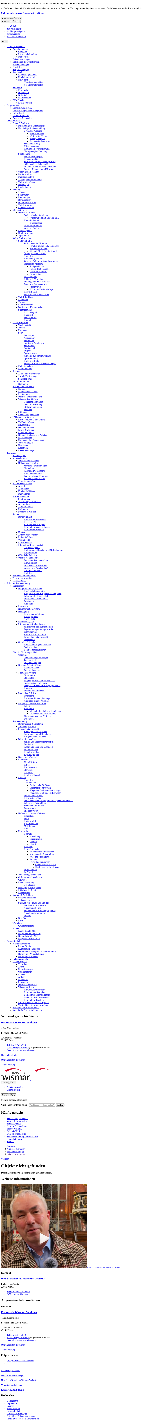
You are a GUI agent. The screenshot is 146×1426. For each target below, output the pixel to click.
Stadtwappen (24, 394)
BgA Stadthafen (31, 823)
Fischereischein (31, 749)
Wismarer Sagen (31, 228)
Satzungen (23, 982)
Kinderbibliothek (31, 220)
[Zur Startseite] (30, 1079)
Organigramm (36, 839)
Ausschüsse (29, 604)
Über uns (22, 655)
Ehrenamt (22, 330)
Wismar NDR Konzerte (34, 471)
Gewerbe (22, 880)
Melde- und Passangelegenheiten (38, 742)
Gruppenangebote (32, 547)
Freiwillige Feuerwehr (40, 862)
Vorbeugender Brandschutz (42, 854)
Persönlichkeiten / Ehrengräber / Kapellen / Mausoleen (48, 800)
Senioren (17, 371)
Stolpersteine (30, 678)
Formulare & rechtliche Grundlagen (40, 363)
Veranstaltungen (25, 442)
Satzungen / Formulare (34, 805)
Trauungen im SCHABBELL (37, 281)
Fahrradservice (25, 542)
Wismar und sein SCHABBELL (44, 218)
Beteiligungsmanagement (29, 887)
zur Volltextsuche (14, 29)
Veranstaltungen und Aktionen (37, 716)
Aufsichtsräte (30, 619)
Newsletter (23, 80)
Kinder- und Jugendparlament (37, 644)
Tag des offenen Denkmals (36, 476)
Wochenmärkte (25, 325)
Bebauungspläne (31, 159)
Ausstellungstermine (33, 258)
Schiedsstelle (24, 892)
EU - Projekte (19, 100)
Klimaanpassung (31, 146)
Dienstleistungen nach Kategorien (28, 110)
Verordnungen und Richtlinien (37, 734)
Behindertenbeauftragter (35, 650)
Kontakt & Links (31, 361)
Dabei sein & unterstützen (35, 284)
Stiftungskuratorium (33, 407)
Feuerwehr (23, 90)
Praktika (27, 915)
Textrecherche (30, 632)
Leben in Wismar (14, 120)
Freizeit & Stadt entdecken (36, 560)
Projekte (27, 350)
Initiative (28, 706)
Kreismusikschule (26, 207)
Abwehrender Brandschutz (42, 851)
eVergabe (22, 51)
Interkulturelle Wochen (34, 690)
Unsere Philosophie (27, 897)
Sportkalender (30, 348)
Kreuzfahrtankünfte (32, 473)
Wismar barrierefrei (21, 943)
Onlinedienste (19, 113)
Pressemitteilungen (21, 64)
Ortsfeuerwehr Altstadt (45, 864)
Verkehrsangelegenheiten (29, 874)
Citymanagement (26, 926)
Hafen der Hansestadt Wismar (31, 813)
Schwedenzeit (30, 317)
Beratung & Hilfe (26, 427)
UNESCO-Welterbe (33, 131)
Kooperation (35, 274)
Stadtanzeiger (19, 72)
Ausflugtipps (24, 504)
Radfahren (23, 384)
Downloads (29, 719)
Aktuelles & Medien (16, 46)
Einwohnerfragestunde (34, 614)
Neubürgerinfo (25, 425)
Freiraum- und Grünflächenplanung (40, 166)
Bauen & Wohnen (21, 123)
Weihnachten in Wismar (34, 478)
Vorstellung (35, 836)
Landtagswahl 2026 (27, 931)
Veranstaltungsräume (27, 481)
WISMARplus (19, 455)
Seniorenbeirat (30, 647)
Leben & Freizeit (20, 322)
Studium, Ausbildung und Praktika (33, 903)
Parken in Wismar (26, 537)
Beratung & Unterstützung (30, 665)
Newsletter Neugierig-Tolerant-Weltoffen (19, 1380)
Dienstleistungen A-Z (22, 108)
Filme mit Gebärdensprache (36, 294)
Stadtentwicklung (32, 143)
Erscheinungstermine (27, 77)
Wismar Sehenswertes (22, 483)
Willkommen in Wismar (23, 417)
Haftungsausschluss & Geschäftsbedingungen (44, 550)
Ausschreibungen (20, 49)
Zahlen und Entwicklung (35, 803)
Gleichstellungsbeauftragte (36, 657)
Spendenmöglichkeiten (28, 414)
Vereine (21, 327)
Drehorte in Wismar (27, 512)
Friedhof (22, 777)
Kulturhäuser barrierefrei (35, 519)
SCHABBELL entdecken (35, 565)
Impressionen (24, 494)
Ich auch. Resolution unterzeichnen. (46, 711)
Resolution (29, 708)
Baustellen (17, 67)
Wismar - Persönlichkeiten (30, 396)
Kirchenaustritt (30, 767)
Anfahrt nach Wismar (27, 535)
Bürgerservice (13, 105)
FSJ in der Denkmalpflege (41, 289)
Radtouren (23, 509)
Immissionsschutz (26, 177)
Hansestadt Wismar (19, 1022)
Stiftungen (23, 412)
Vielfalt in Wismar (26, 422)
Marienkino (29, 468)
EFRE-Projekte (25, 103)
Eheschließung (30, 762)
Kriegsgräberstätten (32, 798)
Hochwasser (23, 92)
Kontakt (22, 532)
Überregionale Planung (28, 172)
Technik (33, 859)
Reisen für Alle (30, 522)
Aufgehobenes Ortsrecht (35, 736)
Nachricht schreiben (10, 1055)
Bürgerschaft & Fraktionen (30, 588)
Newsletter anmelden (33, 82)
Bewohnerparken (31, 752)
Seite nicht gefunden (16, 1154)
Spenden (28, 409)
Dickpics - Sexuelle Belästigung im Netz (42, 685)
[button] (73, 1226)
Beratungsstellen (31, 667)
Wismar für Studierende (28, 558)
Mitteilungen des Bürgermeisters (38, 627)
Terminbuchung (8, 1064)
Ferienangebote (25, 230)
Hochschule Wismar (27, 202)
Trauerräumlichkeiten (33, 795)
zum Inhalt (11, 26)
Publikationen (24, 187)
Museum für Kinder (33, 225)
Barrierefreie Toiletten (34, 529)
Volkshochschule (26, 205)
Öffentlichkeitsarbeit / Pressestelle (22, 1278)
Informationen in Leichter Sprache (33, 1002)
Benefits (22, 918)
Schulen (22, 192)
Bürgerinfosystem (26, 621)
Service (16, 514)
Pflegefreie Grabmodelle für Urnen (45, 793)
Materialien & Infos (27, 693)
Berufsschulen (24, 200)
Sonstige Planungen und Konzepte (39, 169)
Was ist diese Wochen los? (36, 568)
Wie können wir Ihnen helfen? (14, 1105)
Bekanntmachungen (22, 59)
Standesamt (23, 759)
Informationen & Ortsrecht (36, 637)
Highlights (28, 573)
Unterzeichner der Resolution (43, 713)
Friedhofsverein (31, 811)
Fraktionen (29, 601)
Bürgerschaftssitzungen (34, 591)
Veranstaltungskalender (28, 460)
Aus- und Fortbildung (39, 857)
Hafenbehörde (30, 821)
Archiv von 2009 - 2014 (35, 634)
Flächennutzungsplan (33, 156)
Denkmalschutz (25, 174)
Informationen (36, 223)
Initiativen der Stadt (27, 890)
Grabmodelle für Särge (40, 785)
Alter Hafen (23, 488)
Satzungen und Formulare (29, 179)
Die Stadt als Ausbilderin (35, 905)
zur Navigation (13, 34)
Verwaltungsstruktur (27, 726)
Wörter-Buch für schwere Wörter (33, 1005)
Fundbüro (28, 744)
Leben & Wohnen (26, 430)
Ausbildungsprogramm (34, 913)
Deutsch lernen (25, 437)
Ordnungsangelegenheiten (30, 877)
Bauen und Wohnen (27, 757)
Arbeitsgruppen (31, 616)
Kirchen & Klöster (26, 491)
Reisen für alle (24, 946)
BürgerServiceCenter (27, 739)
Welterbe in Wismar (38, 136)
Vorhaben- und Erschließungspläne (39, 161)
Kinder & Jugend (20, 210)
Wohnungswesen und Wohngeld (38, 747)
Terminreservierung (21, 115)
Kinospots (28, 688)
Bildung (16, 189)
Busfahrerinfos (30, 552)
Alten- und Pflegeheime (29, 373)
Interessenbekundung (27, 54)
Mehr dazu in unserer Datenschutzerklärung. (23, 13)
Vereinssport (29, 338)
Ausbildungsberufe (32, 908)
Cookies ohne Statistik (11, 18)
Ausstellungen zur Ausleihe (36, 701)
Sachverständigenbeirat (40, 141)
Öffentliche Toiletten (27, 555)
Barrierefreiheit (25, 517)
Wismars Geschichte (27, 984)
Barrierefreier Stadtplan (34, 524)
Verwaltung (23, 964)
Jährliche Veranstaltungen (35, 465)
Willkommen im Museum (35, 243)
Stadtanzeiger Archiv (27, 74)
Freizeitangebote (25, 366)
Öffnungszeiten (25, 972)
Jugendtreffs (23, 235)
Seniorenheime (25, 379)
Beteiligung (23, 611)
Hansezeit (28, 315)
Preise (26, 818)
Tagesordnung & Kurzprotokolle (38, 629)
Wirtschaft (17, 923)
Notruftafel (23, 95)
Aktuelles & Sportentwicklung (37, 356)
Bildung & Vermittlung (34, 279)
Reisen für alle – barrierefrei (36, 997)
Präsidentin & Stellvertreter (36, 598)
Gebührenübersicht (32, 775)
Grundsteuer (29, 885)
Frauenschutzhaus (32, 670)
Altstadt (21, 486)
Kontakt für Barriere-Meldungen (27, 1010)
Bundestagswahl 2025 (28, 936)
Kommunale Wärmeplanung (36, 149)
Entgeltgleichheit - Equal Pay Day (39, 680)
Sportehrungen (30, 353)
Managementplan (37, 138)
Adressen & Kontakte (22, 118)
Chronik (27, 320)
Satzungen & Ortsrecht (28, 729)
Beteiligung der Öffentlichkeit (26, 62)
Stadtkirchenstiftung (33, 404)
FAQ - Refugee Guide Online (31, 419)
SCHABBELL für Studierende (44, 251)
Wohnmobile (24, 540)
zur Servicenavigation (16, 36)
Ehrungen (22, 389)
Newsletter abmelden (33, 85)
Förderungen (24, 197)
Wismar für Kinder (26, 212)
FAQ (20, 920)
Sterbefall (28, 770)
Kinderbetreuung (26, 233)
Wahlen (16, 928)
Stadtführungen (25, 499)
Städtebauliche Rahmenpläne (37, 164)
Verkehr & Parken (21, 381)
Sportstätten (29, 345)
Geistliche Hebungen (33, 402)
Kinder (27, 765)
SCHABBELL (25, 241)
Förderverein (35, 287)
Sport (20, 333)
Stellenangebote (25, 900)
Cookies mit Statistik (11, 21)
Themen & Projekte (27, 673)
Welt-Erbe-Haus (37, 133)
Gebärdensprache (20, 959)
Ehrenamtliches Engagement (31, 440)
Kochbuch (23, 448)
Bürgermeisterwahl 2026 (29, 933)
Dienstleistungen (25, 969)
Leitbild (33, 841)
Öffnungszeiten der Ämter (13, 1060)
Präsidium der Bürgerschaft (36, 596)
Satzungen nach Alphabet (35, 731)
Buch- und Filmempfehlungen (37, 698)
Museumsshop (30, 276)
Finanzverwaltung (26, 882)
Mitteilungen (29, 826)
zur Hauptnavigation (16, 31)
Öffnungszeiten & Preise (35, 253)
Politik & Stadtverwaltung (18, 583)
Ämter (21, 966)
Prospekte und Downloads (24, 575)
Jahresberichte (30, 660)
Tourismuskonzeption (22, 578)
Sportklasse (29, 340)
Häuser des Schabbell (39, 269)
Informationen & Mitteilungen (31, 624)
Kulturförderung (25, 304)
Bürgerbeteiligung (21, 69)
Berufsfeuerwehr (31, 849)
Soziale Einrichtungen (28, 376)
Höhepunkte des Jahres (28, 463)
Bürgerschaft (18, 586)
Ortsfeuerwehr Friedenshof (47, 867)
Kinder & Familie (26, 432)
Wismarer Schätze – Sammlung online (41, 261)
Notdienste (17, 87)
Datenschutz (29, 639)
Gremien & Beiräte (26, 642)
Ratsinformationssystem (29, 609)
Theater (21, 302)
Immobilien (23, 57)
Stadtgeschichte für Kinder (36, 215)
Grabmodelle (30, 782)
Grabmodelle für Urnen (40, 788)
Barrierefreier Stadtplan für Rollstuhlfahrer (37, 951)
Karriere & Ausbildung (23, 895)
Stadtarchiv (23, 299)
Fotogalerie (29, 696)
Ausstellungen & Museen (29, 501)
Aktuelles (28, 256)
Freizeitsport (29, 335)
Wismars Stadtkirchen (28, 399)
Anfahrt (21, 977)
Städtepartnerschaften (27, 391)
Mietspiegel (23, 184)
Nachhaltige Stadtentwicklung (31, 128)
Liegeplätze (29, 816)
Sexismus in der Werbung (35, 683)
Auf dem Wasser (25, 506)
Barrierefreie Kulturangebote (31, 307)
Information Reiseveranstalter (31, 545)
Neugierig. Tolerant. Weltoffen (32, 703)
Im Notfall (28, 872)
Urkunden (28, 772)
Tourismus (11, 453)
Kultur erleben (30, 563)
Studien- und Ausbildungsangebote (39, 910)
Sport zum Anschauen (34, 343)
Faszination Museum (33, 264)
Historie (33, 844)
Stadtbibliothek (25, 368)
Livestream (23, 606)
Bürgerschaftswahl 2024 (29, 938)
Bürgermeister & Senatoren (30, 724)
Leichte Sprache (31, 292)
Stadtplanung (24, 154)
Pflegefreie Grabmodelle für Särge (45, 790)
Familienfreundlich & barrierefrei (44, 246)
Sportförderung (31, 358)
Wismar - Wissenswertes (23, 386)
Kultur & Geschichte (22, 238)
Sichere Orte (29, 675)
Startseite (11, 1146)
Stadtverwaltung (20, 721)
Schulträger (23, 195)
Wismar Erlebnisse (21, 496)
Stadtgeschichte (37, 266)
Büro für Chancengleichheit (25, 652)
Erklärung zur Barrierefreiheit (26, 1007)
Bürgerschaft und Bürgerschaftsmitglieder (42, 593)
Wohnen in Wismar (27, 182)
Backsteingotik (30, 312)
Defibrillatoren (24, 97)
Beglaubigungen (31, 754)
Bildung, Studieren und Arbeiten (32, 435)
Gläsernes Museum (38, 271)
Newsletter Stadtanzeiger (12, 1375)
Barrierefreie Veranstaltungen (37, 527)
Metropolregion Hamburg (35, 151)
